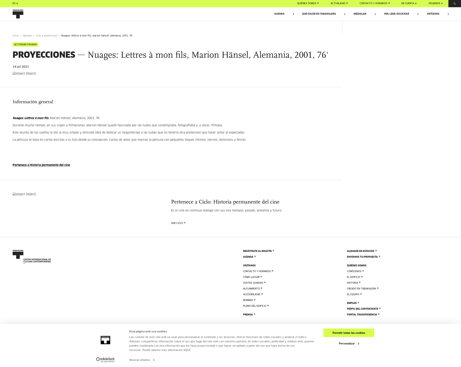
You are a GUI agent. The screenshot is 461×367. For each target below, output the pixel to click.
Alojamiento (251, 289)
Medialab (360, 14)
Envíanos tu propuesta (362, 257)
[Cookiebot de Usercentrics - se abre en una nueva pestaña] (105, 360)
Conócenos (354, 271)
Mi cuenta (408, 3)
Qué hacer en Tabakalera (319, 14)
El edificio (353, 277)
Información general (27, 26)
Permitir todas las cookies (349, 332)
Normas (248, 300)
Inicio (16, 36)
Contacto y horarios (373, 3)
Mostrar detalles (139, 359)
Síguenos (434, 3)
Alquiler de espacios (360, 251)
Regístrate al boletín (257, 251)
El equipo (353, 294)
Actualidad (338, 3)
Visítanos (433, 14)
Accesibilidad (251, 294)
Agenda (279, 14)
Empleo (352, 303)
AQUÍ (187, 349)
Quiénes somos (306, 3)
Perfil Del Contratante (362, 309)
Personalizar (347, 343)
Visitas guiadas (253, 283)
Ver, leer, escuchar (396, 14)
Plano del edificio (254, 306)
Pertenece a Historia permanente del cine (41, 165)
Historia (352, 283)
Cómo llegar (251, 277)
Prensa (248, 315)
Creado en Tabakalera (361, 289)
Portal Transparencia (362, 315)
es (14, 3)
